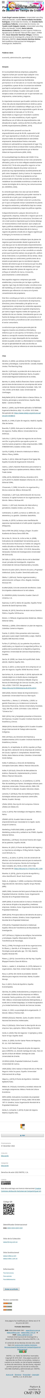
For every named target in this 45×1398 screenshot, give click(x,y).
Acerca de (9, 1375)
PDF (23, 1135)
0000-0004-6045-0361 (15, 1228)
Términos (18, 1375)
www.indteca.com (9, 1256)
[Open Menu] (3, 2)
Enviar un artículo (11, 1289)
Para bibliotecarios (9, 1279)
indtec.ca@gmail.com (24, 1335)
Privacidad (26, 1375)
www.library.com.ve (10, 1242)
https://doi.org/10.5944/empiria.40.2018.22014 (19, 688)
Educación (5, 1156)
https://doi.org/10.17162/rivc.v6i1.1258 (28, 869)
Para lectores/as (8, 1273)
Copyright (35, 1375)
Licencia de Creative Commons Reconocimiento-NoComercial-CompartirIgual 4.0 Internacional (22, 1347)
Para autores (7, 1276)
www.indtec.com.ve (10, 1259)
